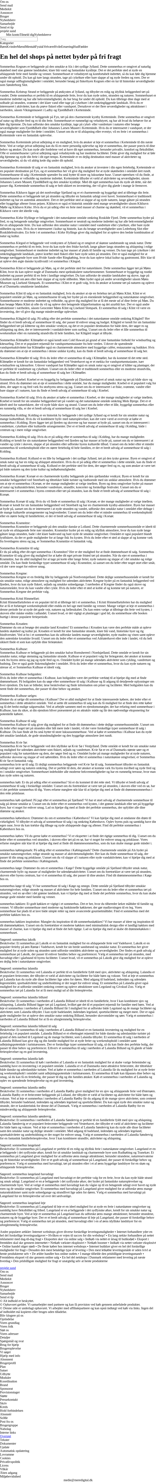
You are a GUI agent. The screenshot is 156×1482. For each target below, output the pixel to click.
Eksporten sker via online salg (63, 1239)
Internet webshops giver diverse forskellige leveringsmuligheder (73, 1231)
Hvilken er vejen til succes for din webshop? (76, 1235)
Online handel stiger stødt (18, 1246)
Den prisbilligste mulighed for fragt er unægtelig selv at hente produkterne (60, 1261)
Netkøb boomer (97, 1242)
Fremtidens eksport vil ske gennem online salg (29, 1257)
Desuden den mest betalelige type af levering (57, 1250)
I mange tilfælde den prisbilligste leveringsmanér (111, 1253)
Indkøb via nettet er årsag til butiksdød (109, 1239)
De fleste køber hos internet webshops (62, 1246)
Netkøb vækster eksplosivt (67, 1242)
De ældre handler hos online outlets (54, 1253)
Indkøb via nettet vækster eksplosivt (133, 1242)
